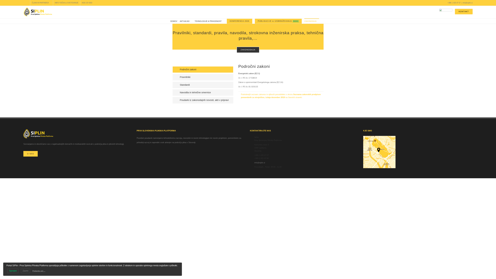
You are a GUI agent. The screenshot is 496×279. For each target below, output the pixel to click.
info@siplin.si (468, 3)
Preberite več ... (38, 271)
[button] (322, 21)
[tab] (203, 69)
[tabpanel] (281, 84)
